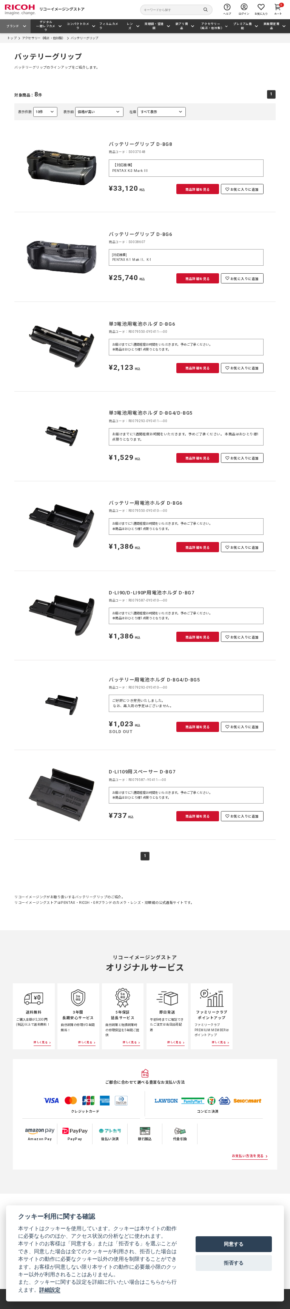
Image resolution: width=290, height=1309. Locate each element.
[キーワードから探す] (176, 10)
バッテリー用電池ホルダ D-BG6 (145, 503)
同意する (234, 1244)
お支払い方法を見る (248, 1156)
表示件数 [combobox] (30, 113)
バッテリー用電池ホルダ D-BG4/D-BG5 (154, 680)
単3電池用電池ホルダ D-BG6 (142, 324)
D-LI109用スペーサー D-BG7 (142, 772)
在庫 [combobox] (143, 113)
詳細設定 (49, 1290)
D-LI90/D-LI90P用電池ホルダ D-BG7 (151, 593)
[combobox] (93, 112)
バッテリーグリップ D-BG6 (140, 234)
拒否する (234, 1263)
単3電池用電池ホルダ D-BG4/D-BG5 (151, 413)
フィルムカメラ (108, 25)
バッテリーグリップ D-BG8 (140, 144)
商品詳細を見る (197, 189)
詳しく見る (41, 1042)
